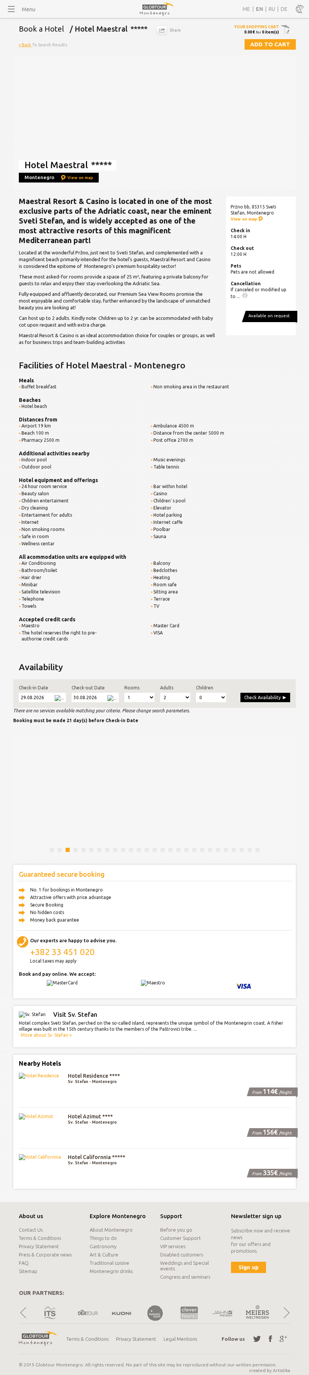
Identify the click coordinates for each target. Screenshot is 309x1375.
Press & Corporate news (45, 1254)
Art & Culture (104, 1254)
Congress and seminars (185, 1276)
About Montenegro (111, 1229)
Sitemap (28, 1271)
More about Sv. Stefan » (46, 1035)
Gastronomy (103, 1246)
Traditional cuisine (109, 1262)
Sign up (249, 1267)
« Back (25, 45)
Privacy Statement (39, 1246)
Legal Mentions (180, 1339)
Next (286, 1313)
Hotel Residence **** (94, 1076)
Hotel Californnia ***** (96, 1157)
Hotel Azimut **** (90, 1116)
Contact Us (31, 1229)
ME (246, 9)
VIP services (172, 1246)
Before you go (176, 1229)
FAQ (24, 1262)
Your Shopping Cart (256, 27)
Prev (23, 1313)
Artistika (281, 1370)
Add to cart (270, 44)
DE (284, 9)
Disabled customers (181, 1254)
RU (272, 9)
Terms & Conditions (40, 1238)
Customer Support (180, 1238)
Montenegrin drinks (111, 1271)
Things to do (103, 1238)
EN (259, 9)
